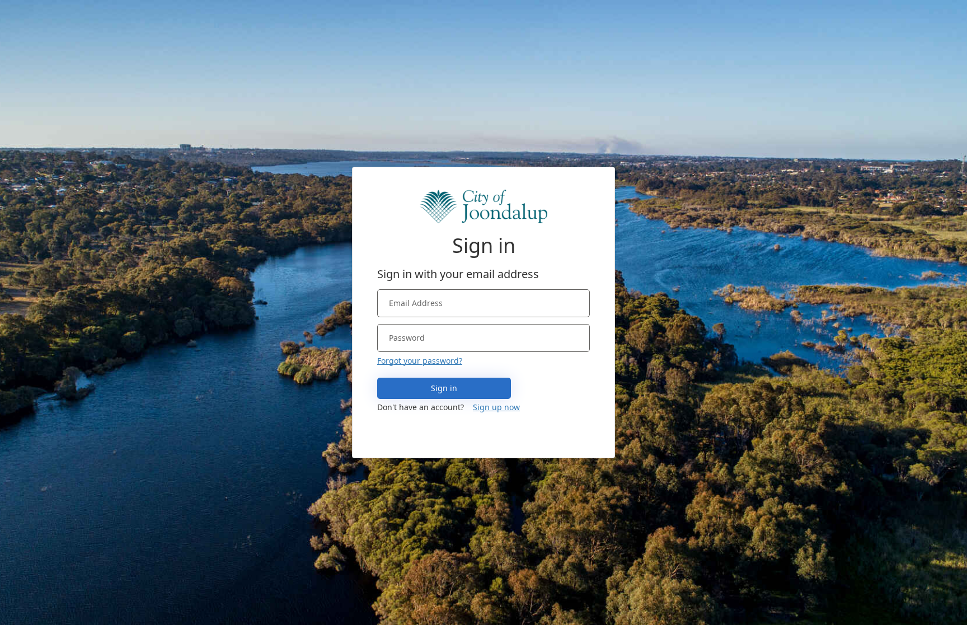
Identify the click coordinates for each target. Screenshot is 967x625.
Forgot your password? (419, 360)
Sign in (444, 388)
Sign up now (496, 407)
